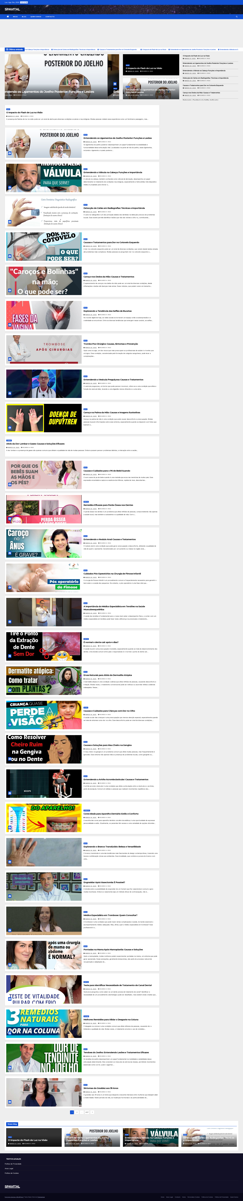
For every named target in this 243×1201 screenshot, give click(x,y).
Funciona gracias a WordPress (14, 1197)
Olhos (86, 707)
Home (162, 1197)
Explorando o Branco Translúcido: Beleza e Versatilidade (112, 846)
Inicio (15, 17)
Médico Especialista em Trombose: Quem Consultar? (110, 915)
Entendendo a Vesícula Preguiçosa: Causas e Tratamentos (113, 379)
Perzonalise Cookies (194, 1197)
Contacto (50, 17)
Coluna (86, 1016)
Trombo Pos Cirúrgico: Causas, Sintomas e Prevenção (111, 344)
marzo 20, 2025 (18, 95)
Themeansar (41, 1197)
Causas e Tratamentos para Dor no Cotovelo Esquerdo (203, 85)
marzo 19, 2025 (91, 646)
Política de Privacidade (13, 1164)
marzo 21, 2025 (133, 71)
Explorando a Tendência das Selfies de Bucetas (200, 100)
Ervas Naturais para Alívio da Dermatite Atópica (108, 675)
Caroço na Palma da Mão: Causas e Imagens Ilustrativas (112, 412)
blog (12, 88)
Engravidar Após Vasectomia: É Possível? (104, 882)
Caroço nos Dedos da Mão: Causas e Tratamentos (201, 93)
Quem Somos (35, 17)
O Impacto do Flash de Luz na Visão (144, 68)
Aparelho (87, 810)
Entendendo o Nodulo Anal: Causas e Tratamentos (110, 539)
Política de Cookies (12, 1173)
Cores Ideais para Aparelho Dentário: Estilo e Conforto (111, 814)
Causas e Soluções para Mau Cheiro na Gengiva (108, 745)
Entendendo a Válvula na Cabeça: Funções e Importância (51, 92)
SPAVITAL (12, 9)
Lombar (9, 440)
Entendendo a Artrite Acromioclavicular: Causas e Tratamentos (116, 779)
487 (87, 1112)
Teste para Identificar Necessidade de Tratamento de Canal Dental (118, 985)
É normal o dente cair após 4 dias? (101, 642)
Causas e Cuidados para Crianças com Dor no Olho (109, 711)
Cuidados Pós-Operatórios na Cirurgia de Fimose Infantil (112, 573)
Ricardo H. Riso (32, 95)
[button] (236, 17)
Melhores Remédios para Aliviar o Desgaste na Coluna (111, 1019)
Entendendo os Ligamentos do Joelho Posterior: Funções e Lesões (150, 91)
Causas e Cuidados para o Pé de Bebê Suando (107, 471)
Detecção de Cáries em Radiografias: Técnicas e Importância (205, 78)
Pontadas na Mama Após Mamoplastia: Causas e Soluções (113, 949)
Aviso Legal (9, 1168)
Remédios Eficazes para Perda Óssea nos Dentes (108, 505)
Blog (24, 17)
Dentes (86, 501)
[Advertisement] (121, 33)
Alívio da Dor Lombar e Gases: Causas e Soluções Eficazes (35, 443)
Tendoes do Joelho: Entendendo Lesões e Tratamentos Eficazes (116, 1052)
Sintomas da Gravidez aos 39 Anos (101, 1088)
